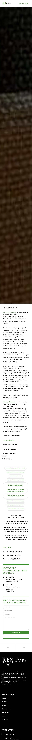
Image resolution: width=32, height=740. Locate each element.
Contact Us (5, 719)
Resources (5, 712)
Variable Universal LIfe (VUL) (21, 150)
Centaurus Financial (14, 145)
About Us (5, 701)
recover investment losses (15, 501)
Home (4, 698)
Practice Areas (6, 709)
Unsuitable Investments (21, 147)
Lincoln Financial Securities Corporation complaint (15, 484)
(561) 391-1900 (23, 4)
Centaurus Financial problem (15, 472)
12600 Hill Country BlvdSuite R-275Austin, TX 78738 (13, 589)
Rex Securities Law (9, 402)
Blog (3, 716)
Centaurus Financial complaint (15, 468)
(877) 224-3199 (17, 552)
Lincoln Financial (24, 145)
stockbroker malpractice (15, 505)
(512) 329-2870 (15, 559)
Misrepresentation (9, 147)
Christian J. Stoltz (15, 476)
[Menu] (29, 3)
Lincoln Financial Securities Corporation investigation (15, 490)
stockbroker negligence (16, 509)
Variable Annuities (8, 150)
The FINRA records (9, 312)
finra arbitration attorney (15, 480)
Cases (4, 705)
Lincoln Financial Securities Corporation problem (15, 496)
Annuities (5, 145)
